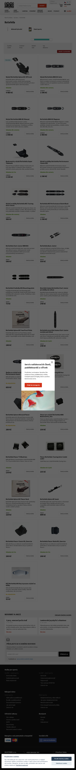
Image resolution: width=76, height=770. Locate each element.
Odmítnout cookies (61, 763)
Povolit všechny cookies (61, 758)
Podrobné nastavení (22, 765)
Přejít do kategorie (33, 385)
